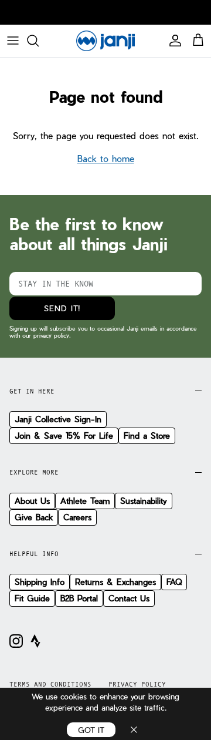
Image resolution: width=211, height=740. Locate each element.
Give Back (34, 517)
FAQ (174, 582)
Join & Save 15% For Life (64, 435)
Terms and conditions (50, 684)
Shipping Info (39, 582)
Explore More (34, 472)
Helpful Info (34, 553)
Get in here (32, 391)
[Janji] (105, 41)
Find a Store (147, 435)
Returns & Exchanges (115, 582)
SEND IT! (62, 308)
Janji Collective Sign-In (58, 419)
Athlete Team (85, 501)
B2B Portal (79, 598)
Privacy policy (137, 684)
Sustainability (143, 501)
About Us (32, 501)
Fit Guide (32, 598)
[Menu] (13, 40)
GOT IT (91, 729)
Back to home (105, 158)
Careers (77, 517)
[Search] (39, 40)
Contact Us (128, 598)
